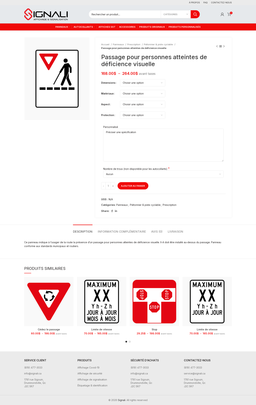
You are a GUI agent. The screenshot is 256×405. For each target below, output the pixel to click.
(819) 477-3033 (33, 367)
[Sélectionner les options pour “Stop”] (176, 283)
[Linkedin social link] (116, 211)
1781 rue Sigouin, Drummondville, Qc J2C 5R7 (35, 383)
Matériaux (107, 93)
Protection (107, 115)
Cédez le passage (49, 329)
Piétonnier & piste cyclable (159, 44)
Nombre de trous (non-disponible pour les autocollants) (135, 168)
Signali (121, 400)
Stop (154, 329)
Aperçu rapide (71, 290)
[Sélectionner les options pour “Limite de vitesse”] (123, 283)
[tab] (82, 230)
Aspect (105, 104)
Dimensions (108, 82)
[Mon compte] (222, 14)
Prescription (134, 44)
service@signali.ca (194, 373)
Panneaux (119, 44)
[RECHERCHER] (195, 14)
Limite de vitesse (101, 329)
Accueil (105, 44)
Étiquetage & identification (92, 385)
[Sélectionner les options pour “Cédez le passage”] (71, 283)
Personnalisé (110, 126)
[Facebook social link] (112, 211)
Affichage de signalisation (92, 379)
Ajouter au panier (133, 185)
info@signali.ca (32, 373)
